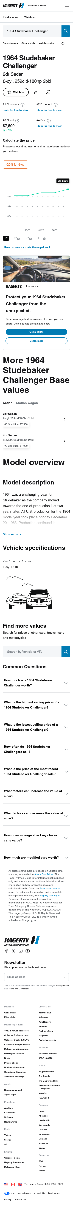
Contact (43, 1139)
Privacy (42, 1166)
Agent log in (10, 1094)
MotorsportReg (11, 1167)
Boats (7, 1058)
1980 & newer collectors (16, 1030)
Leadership (44, 1120)
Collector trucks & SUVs (16, 1040)
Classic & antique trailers (17, 1044)
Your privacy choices (21, 1193)
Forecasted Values (50, 888)
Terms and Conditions (18, 988)
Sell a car (9, 1117)
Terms (42, 1170)
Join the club (45, 1012)
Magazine (43, 1035)
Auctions (8, 1108)
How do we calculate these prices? (27, 247)
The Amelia (44, 1076)
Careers (43, 1129)
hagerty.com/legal (50, 895)
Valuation (43, 1017)
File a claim (10, 1017)
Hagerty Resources (14, 1162)
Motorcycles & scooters (16, 1049)
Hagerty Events (46, 1071)
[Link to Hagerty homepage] (22, 941)
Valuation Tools (37, 5)
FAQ (41, 1161)
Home (42, 1111)
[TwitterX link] (13, 951)
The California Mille (48, 1081)
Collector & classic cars (16, 1035)
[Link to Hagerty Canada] (13, 1184)
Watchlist (29, 17)
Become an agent (13, 1090)
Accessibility (39, 1193)
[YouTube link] (27, 951)
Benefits (43, 1026)
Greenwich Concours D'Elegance (49, 1087)
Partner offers (46, 1031)
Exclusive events (47, 1040)
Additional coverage (14, 1076)
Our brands (44, 1125)
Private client (11, 1063)
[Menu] (67, 5)
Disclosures (54, 1193)
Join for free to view (16, 110)
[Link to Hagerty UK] (20, 1184)
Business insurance (14, 1067)
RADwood (44, 1098)
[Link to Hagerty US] (6, 1184)
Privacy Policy (62, 985)
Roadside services (48, 1053)
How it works (10, 1122)
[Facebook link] (6, 951)
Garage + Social (12, 1158)
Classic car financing (15, 1072)
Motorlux (43, 1093)
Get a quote (36, 331)
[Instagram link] (20, 951)
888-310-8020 (45, 1058)
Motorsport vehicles (14, 1053)
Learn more (36, 340)
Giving (42, 1148)
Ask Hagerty (45, 1022)
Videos (7, 1135)
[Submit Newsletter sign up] (64, 976)
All (5, 1144)
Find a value (10, 17)
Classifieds (10, 1112)
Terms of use (20, 1199)
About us (43, 1116)
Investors (43, 1143)
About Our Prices (44, 874)
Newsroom (44, 1134)
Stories (8, 1140)
